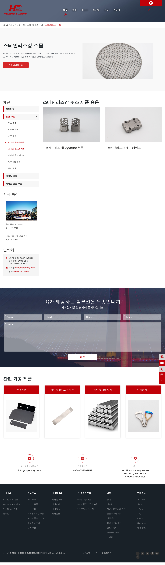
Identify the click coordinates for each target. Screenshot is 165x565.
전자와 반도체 (113, 532)
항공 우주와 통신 (114, 523)
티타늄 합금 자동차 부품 (87, 504)
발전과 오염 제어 (114, 513)
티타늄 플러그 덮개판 (62, 389)
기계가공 (10, 109)
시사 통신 (11, 194)
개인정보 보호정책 (104, 552)
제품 (65, 9)
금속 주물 (12, 135)
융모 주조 (21, 25)
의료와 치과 (112, 504)
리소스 (85, 9)
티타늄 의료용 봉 (103, 389)
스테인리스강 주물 (35, 25)
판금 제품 (21, 389)
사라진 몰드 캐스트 (16, 155)
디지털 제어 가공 (10, 499)
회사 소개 (141, 499)
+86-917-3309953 (21, 271)
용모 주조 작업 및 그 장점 (17, 236)
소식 (106, 9)
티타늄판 (56, 504)
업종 (74, 9)
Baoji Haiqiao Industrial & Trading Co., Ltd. (32, 552)
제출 (82, 357)
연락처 (116, 9)
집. (7, 25)
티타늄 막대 (57, 499)
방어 (109, 499)
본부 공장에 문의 (16, 65)
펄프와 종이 (112, 527)
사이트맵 (86, 552)
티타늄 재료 (11, 176)
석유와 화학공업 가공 (116, 509)
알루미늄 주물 (14, 161)
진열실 (140, 509)
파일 (139, 513)
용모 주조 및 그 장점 (14, 224)
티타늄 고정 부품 (83, 499)
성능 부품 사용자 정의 (86, 509)
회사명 (96, 9)
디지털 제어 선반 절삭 (12, 504)
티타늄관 (56, 513)
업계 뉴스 (141, 527)
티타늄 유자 (143, 389)
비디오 (140, 518)
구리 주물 (12, 168)
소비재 (110, 537)
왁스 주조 (12, 122)
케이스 (140, 504)
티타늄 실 (56, 509)
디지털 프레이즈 (10, 509)
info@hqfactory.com (25, 267)
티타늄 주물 (13, 129)
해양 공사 (111, 518)
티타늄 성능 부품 (14, 183)
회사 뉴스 (141, 523)
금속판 (6, 513)
